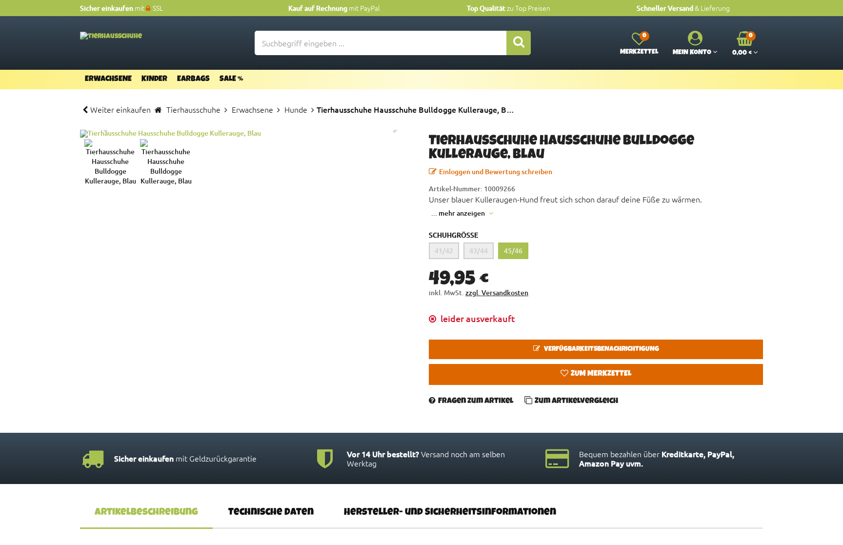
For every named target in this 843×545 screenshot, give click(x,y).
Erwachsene (108, 79)
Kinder (154, 79)
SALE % (231, 79)
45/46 (513, 250)
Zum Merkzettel (601, 374)
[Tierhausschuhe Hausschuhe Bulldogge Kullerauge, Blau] (247, 134)
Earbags (193, 79)
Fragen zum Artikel (475, 401)
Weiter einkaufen (120, 109)
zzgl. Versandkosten (496, 292)
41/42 (444, 250)
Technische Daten (271, 513)
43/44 (478, 250)
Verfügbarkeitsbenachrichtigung (600, 349)
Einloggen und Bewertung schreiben (495, 171)
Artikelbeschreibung (146, 513)
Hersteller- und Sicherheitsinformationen (450, 513)
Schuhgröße (453, 235)
